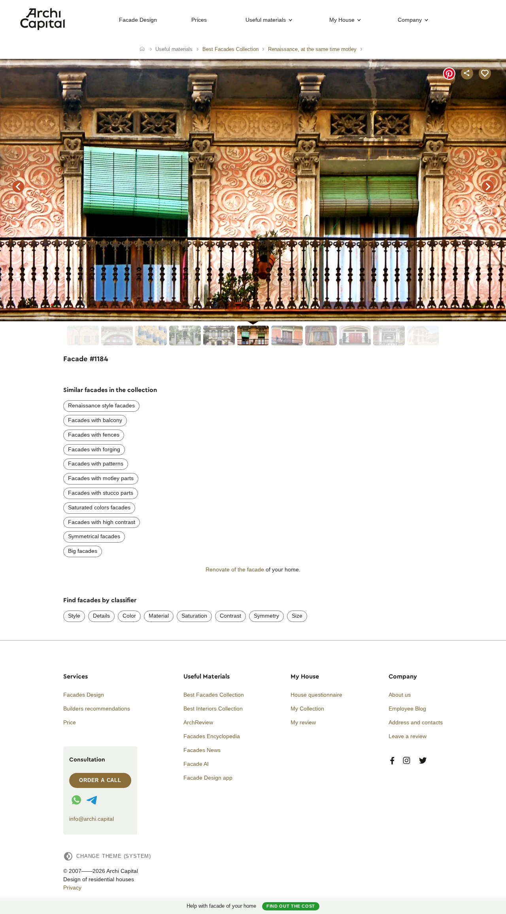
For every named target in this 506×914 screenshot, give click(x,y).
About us (400, 695)
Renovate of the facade (235, 569)
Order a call (100, 780)
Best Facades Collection (213, 695)
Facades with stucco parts (100, 493)
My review (303, 722)
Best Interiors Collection (213, 708)
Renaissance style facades (101, 405)
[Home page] (42, 28)
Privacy (72, 887)
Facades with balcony (95, 420)
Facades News (202, 750)
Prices (199, 20)
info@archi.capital (91, 819)
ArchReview (198, 722)
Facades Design (83, 695)
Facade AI (196, 764)
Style (74, 615)
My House (342, 20)
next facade (488, 186)
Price (69, 722)
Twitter (422, 761)
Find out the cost (290, 906)
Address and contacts (416, 722)
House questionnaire (316, 695)
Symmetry (266, 615)
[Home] (142, 49)
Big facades (82, 551)
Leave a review (408, 736)
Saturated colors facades (99, 507)
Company (410, 20)
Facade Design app (207, 778)
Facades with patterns (95, 463)
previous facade (18, 186)
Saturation (194, 615)
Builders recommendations (96, 708)
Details (101, 615)
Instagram (406, 761)
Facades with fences (93, 435)
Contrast (230, 615)
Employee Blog (407, 708)
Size (297, 615)
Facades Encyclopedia (211, 736)
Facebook (392, 761)
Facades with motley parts (101, 478)
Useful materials (265, 20)
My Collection (307, 708)
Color (129, 615)
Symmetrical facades (94, 536)
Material (159, 615)
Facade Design (138, 20)
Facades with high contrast (101, 522)
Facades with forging (94, 449)
